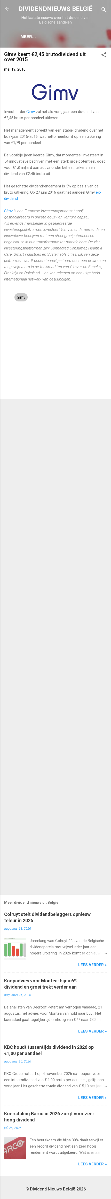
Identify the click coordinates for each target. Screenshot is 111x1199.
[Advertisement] (55, 354)
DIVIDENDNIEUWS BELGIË (55, 8)
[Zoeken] (104, 10)
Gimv (30, 111)
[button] (104, 56)
